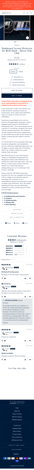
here (8, 113)
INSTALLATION (17, 213)
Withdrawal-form (17, 440)
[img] (5, 265)
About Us (17, 411)
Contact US (17, 425)
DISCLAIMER (17, 449)
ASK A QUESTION (17, 217)
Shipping (10, 60)
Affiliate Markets (17, 420)
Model (17, 68)
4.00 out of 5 (21, 240)
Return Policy (17, 431)
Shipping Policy (17, 428)
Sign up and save (16, 445)
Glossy (13, 71)
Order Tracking (17, 414)
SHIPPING (17, 209)
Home (16, 45)
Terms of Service (17, 437)
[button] (14, 64)
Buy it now (17, 95)
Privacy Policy (17, 434)
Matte (21, 71)
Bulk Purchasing (17, 417)
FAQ (17, 408)
